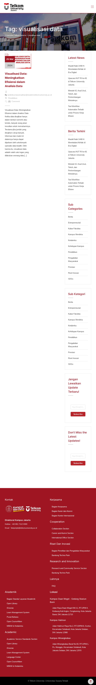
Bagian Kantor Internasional (63, 516)
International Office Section (63, 538)
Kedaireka (72, 240)
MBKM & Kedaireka (15, 626)
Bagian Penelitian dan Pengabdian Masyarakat (71, 551)
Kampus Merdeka (75, 234)
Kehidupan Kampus (76, 246)
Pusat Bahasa (12, 617)
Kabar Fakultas (74, 228)
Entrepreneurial (74, 223)
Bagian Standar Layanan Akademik (21, 599)
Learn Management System (18, 612)
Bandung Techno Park (61, 555)
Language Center (14, 657)
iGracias (10, 608)
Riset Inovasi (73, 273)
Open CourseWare (14, 621)
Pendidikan (12, 98)
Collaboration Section (60, 529)
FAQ (54, 586)
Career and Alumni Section (63, 533)
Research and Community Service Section (69, 568)
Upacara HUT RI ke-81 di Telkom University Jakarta (77, 81)
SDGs (70, 279)
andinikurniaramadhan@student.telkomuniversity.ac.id (30, 95)
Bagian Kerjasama (59, 507)
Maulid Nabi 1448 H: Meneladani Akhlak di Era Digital (76, 69)
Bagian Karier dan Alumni (62, 511)
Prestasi (71, 267)
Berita (70, 217)
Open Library (12, 603)
